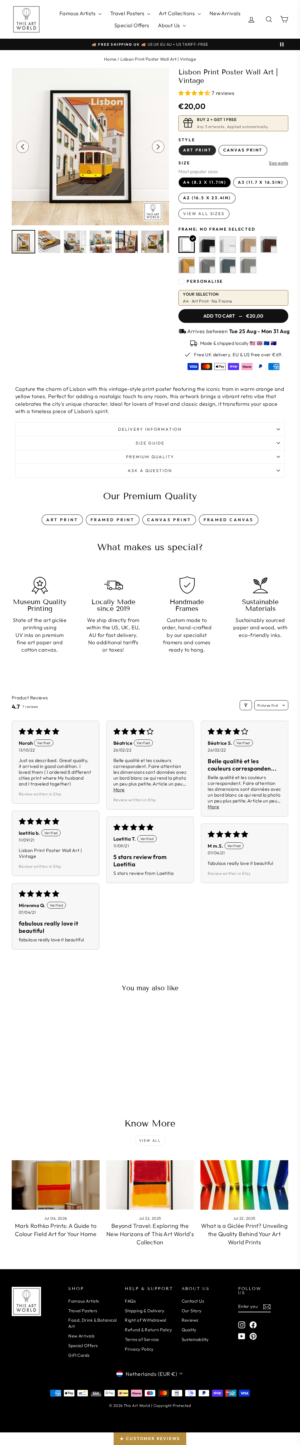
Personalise (205, 281)
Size (184, 163)
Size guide (278, 163)
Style (186, 139)
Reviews (190, 1320)
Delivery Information (150, 429)
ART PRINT (62, 519)
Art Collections (177, 13)
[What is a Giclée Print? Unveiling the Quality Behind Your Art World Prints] (244, 1185)
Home (110, 59)
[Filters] (246, 705)
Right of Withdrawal (145, 1320)
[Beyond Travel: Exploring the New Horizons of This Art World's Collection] (150, 1185)
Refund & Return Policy (148, 1329)
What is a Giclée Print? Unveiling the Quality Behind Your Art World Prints (244, 1234)
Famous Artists (78, 13)
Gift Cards (79, 1355)
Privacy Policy (139, 1349)
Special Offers (131, 25)
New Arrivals (225, 13)
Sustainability (195, 1339)
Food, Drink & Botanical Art (92, 1323)
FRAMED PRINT (112, 519)
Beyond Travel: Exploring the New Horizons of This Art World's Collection (150, 1234)
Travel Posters (128, 13)
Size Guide (150, 443)
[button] (195, 93)
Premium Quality (150, 456)
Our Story (192, 1310)
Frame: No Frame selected (216, 229)
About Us (169, 25)
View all (150, 1140)
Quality (189, 1329)
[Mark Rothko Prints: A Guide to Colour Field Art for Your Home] (56, 1185)
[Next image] (158, 147)
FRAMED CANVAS (229, 519)
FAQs (130, 1301)
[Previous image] (22, 147)
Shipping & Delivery (145, 1310)
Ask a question (150, 470)
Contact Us (193, 1301)
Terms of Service (142, 1339)
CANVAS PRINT (169, 519)
